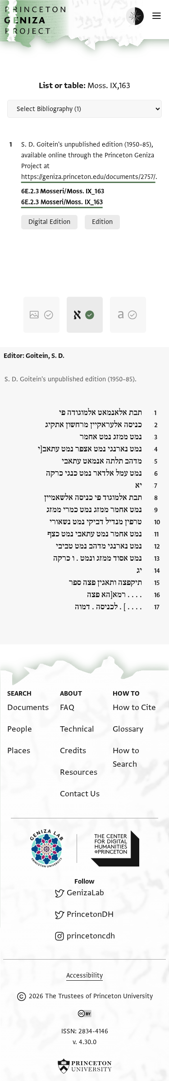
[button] (36, 25)
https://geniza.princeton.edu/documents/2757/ (88, 177)
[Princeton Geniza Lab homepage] (53, 848)
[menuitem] (28, 707)
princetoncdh (90, 936)
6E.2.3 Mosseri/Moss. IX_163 (62, 202)
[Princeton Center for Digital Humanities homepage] (115, 849)
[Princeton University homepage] (84, 1066)
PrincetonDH (90, 914)
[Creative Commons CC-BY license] (85, 1015)
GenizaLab (85, 893)
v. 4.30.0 (84, 1042)
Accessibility (84, 975)
